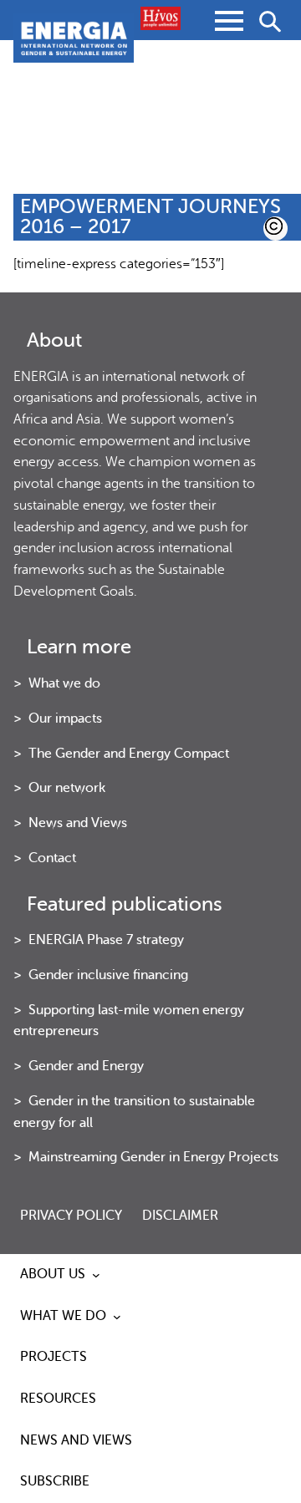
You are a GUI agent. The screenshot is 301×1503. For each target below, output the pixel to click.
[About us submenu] (96, 1275)
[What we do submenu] (117, 1317)
